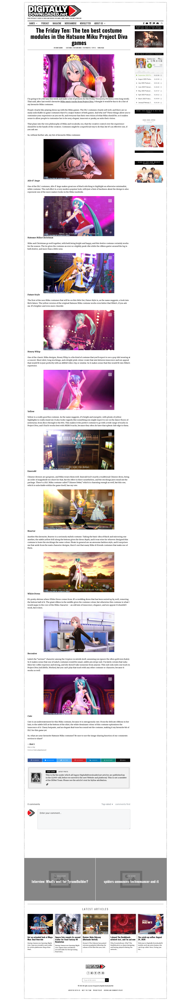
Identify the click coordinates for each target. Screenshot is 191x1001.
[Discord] (157, 23)
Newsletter (85, 23)
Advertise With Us (74, 990)
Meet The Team (86, 990)
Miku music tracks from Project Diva (76, 101)
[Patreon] (153, 23)
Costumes (69, 48)
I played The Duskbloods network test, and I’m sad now (122, 938)
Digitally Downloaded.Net (106, 986)
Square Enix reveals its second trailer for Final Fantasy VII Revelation (67, 939)
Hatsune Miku (77, 48)
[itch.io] (150, 23)
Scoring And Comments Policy (113, 990)
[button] (107, 980)
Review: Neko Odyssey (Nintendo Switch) (92, 938)
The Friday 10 (86, 48)
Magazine (57, 23)
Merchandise (70, 23)
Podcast (45, 23)
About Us (98, 23)
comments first (122, 804)
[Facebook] (144, 23)
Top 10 (94, 48)
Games (32, 23)
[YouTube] (147, 23)
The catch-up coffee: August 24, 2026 (150, 938)
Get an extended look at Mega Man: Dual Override (40, 938)
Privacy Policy (97, 990)
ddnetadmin (59, 48)
